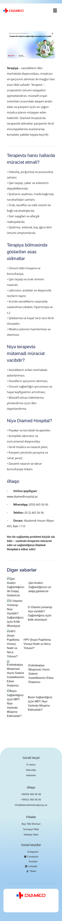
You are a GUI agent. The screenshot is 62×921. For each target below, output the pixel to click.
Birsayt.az (43, 907)
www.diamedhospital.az (22, 496)
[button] (55, 11)
